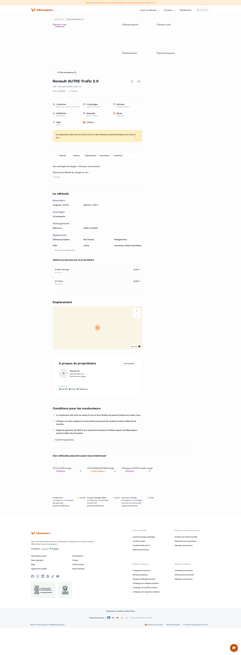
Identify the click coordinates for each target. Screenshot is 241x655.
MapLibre (134, 346)
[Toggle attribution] (139, 346)
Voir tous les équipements (65, 250)
